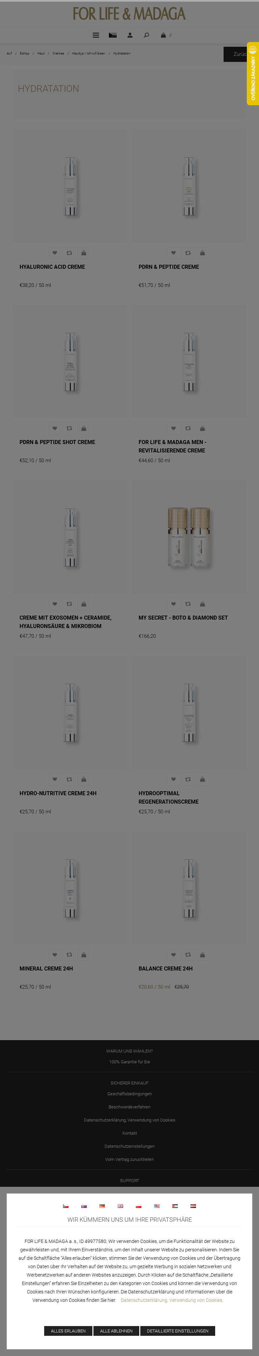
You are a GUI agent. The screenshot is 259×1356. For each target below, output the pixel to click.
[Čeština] (65, 1206)
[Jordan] (175, 1206)
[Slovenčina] (84, 1206)
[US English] (156, 1206)
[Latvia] (193, 1206)
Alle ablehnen (116, 1330)
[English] (120, 1206)
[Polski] (138, 1206)
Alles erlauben (68, 1330)
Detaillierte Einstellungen (177, 1330)
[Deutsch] (102, 1206)
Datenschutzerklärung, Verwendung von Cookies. (172, 1300)
